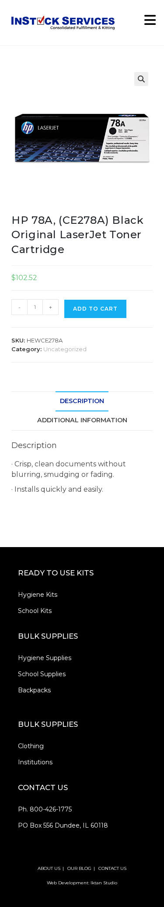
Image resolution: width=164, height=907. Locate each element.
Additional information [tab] (82, 420)
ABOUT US (49, 868)
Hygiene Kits (37, 595)
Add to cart (95, 308)
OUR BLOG (79, 868)
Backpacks (34, 690)
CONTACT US (112, 868)
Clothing (31, 746)
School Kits (35, 611)
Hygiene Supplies (44, 658)
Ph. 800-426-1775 (45, 809)
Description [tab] (82, 401)
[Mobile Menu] (147, 22)
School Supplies (42, 674)
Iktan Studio (104, 883)
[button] (141, 79)
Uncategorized (65, 349)
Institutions (35, 762)
